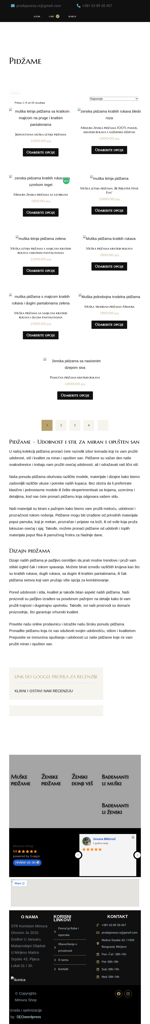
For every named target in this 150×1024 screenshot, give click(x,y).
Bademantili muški (115, 780)
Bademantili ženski (115, 808)
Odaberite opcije (41, 152)
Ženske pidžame (51, 780)
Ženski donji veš (82, 780)
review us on (25, 862)
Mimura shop (23, 846)
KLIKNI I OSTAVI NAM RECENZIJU (44, 691)
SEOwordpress (28, 1017)
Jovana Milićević (104, 839)
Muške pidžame (21, 780)
